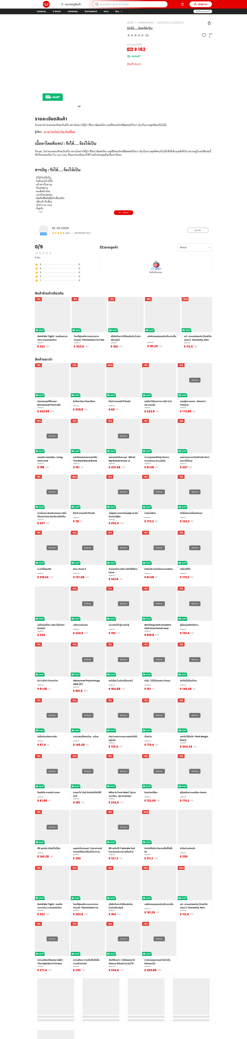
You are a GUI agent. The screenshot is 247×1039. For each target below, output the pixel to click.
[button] (202, 11)
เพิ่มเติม (126, 212)
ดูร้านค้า (198, 230)
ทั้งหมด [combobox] (183, 247)
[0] (182, 4)
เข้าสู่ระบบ (202, 4)
